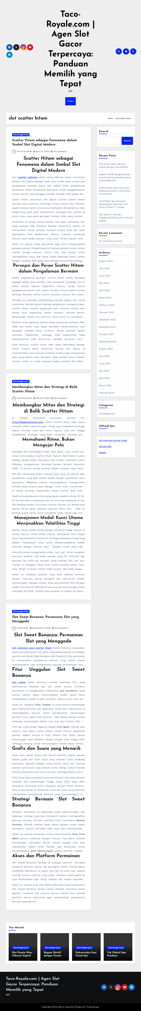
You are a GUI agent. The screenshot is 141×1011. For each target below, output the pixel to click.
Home (70, 101)
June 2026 (105, 275)
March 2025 (105, 385)
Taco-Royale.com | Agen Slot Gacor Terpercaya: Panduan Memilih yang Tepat (32, 984)
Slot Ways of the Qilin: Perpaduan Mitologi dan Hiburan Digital (116, 217)
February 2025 (106, 393)
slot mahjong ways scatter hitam (32, 648)
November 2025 (107, 327)
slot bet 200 (105, 446)
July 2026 (104, 268)
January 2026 (106, 312)
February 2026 (107, 305)
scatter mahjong (27, 177)
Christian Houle (24, 151)
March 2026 (105, 297)
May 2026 (104, 283)
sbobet (102, 452)
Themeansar (92, 1007)
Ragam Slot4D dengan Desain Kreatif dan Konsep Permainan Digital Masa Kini (115, 177)
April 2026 (104, 290)
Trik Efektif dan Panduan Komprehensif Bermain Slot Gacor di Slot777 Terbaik (113, 204)
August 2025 (106, 349)
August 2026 (106, 261)
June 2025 (104, 363)
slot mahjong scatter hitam (113, 440)
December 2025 (107, 319)
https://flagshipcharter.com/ (28, 422)
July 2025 (104, 356)
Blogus (79, 1007)
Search (104, 131)
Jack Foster (23, 628)
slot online (18, 682)
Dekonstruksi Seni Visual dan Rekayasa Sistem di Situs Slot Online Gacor (114, 191)
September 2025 (107, 341)
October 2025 (106, 334)
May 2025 (104, 371)
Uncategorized (20, 135)
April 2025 (104, 378)
